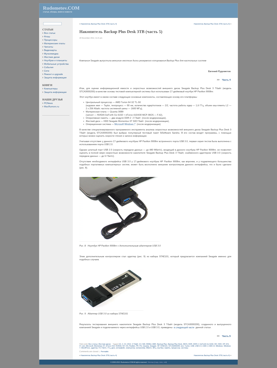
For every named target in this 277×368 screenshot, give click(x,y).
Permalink (105, 351)
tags (156, 362)
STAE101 (164, 346)
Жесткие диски (104, 344)
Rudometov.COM (61, 8)
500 (143, 344)
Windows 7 (129, 124)
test (182, 346)
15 (120, 344)
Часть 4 (226, 79)
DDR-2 (196, 344)
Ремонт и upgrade (53, 74)
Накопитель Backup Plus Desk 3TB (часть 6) (212, 24)
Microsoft (119, 124)
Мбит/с (149, 348)
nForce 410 (110, 346)
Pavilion (132, 346)
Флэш (47, 36)
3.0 (140, 344)
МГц (154, 348)
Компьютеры (51, 88)
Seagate (153, 346)
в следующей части (184, 327)
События (48, 67)
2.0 (125, 344)
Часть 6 (226, 336)
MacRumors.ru (51, 106)
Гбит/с (104, 348)
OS (127, 346)
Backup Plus (162, 344)
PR (137, 346)
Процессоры (50, 40)
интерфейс (120, 348)
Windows (219, 346)
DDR (190, 344)
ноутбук (160, 348)
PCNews (48, 103)
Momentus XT (99, 346)
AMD (154, 344)
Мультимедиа (51, 54)
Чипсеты (48, 47)
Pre (140, 346)
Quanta (146, 346)
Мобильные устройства (56, 64)
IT (80, 346)
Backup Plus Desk (175, 344)
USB (192, 346)
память (167, 348)
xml (165, 362)
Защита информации (55, 77)
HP (224, 344)
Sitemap (151, 362)
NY (123, 346)
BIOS (185, 344)
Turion (187, 346)
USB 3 (204, 346)
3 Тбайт (135, 344)
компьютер (130, 348)
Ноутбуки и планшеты (55, 60)
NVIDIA (119, 346)
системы (184, 348)
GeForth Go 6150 (206, 344)
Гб (100, 348)
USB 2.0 (198, 346)
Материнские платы (54, 43)
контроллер (140, 348)
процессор (175, 348)
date (161, 362)
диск (113, 348)
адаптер (94, 348)
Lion (83, 346)
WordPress (85, 348)
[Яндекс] (46, 23)
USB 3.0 (211, 346)
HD (215, 344)
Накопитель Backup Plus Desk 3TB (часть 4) (99, 24)
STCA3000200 (174, 346)
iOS (227, 344)
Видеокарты (50, 50)
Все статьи (92, 344)
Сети (46, 71)
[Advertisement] (155, 48)
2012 (129, 344)
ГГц (109, 348)
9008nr (148, 344)
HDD (220, 344)
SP (158, 346)
